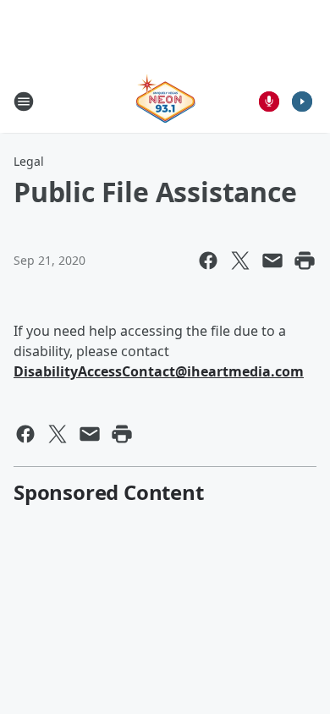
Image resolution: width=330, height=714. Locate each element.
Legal (29, 161)
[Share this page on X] (240, 260)
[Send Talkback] (269, 101)
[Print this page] (304, 260)
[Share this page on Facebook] (208, 260)
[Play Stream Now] (302, 101)
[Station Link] (165, 101)
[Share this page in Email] (272, 260)
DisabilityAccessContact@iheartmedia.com (159, 371)
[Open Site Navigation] (24, 101)
